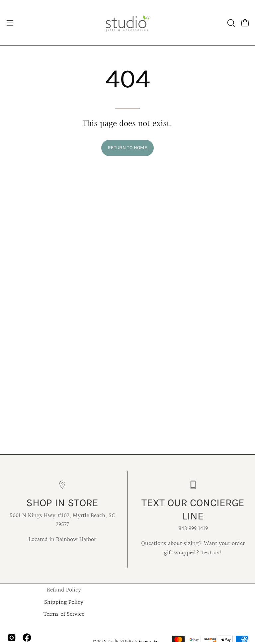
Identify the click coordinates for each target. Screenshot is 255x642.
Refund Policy (64, 590)
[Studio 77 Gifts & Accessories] (127, 23)
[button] (230, 23)
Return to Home (127, 147)
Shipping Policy (63, 602)
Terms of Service (63, 614)
